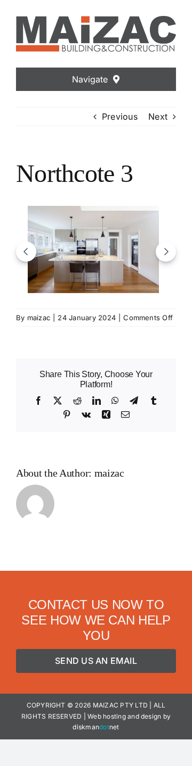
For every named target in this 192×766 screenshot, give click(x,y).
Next (157, 116)
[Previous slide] (26, 252)
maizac (38, 317)
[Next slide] (166, 252)
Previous (120, 116)
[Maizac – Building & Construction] (96, 20)
